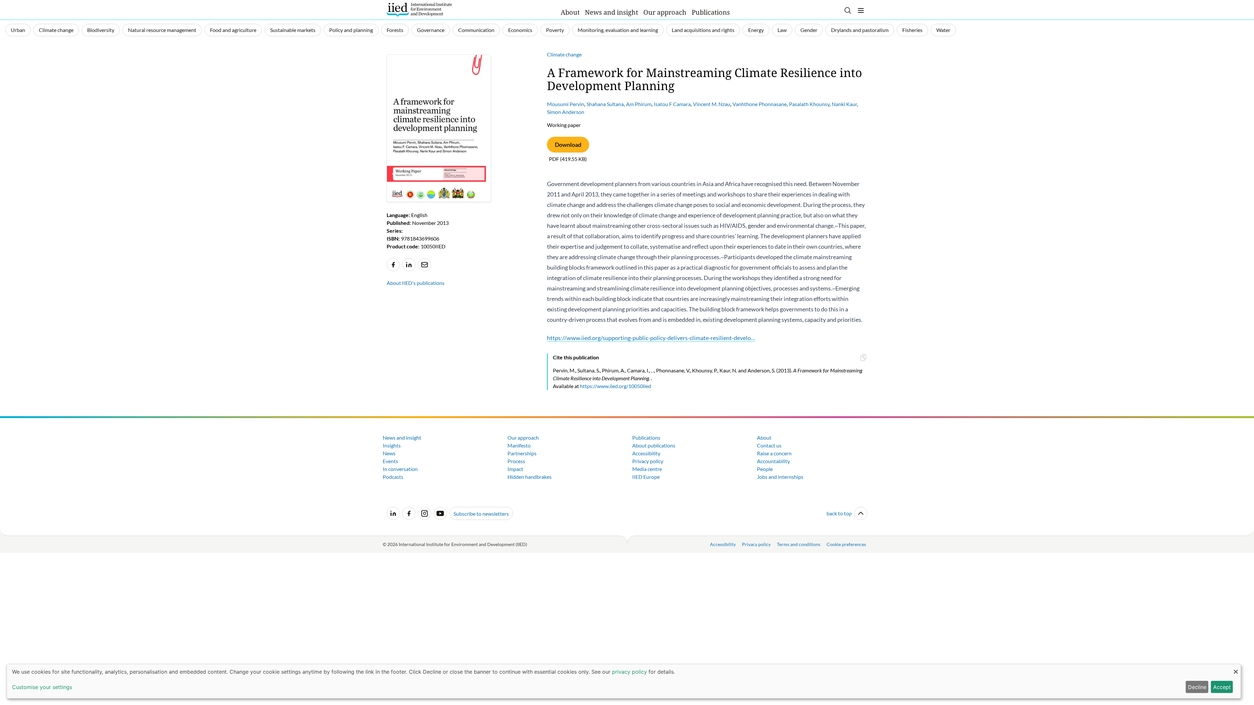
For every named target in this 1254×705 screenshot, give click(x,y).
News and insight (611, 12)
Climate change (56, 30)
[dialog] (624, 681)
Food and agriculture (233, 30)
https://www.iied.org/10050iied (615, 386)
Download (568, 144)
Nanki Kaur (844, 104)
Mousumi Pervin (565, 104)
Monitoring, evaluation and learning (618, 30)
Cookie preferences (846, 544)
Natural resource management (162, 30)
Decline (1197, 687)
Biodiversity (100, 30)
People (765, 469)
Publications (711, 12)
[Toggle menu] (860, 10)
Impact (515, 469)
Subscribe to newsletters (481, 513)
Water (943, 30)
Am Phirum (638, 104)
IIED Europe (646, 477)
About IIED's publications (415, 283)
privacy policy (629, 671)
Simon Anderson (565, 112)
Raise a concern (774, 453)
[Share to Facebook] (393, 264)
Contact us (769, 445)
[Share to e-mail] (424, 264)
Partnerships (522, 453)
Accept (1222, 687)
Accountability (773, 461)
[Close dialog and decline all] (1236, 668)
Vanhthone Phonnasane (759, 104)
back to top (839, 513)
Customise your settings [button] (42, 687)
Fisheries (912, 30)
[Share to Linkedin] (408, 264)
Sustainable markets (292, 30)
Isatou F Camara (672, 104)
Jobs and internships (780, 477)
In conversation (400, 469)
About (570, 12)
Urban (18, 30)
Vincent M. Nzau (711, 104)
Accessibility (646, 453)
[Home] (419, 10)
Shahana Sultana (605, 104)
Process (516, 461)
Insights (392, 445)
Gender (808, 30)
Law (782, 30)
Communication (476, 30)
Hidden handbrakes (529, 477)
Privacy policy (647, 461)
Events (390, 461)
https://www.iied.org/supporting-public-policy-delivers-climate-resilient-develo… (651, 337)
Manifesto (519, 445)
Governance (430, 30)
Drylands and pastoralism (860, 30)
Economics (520, 30)
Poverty (555, 30)
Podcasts (393, 477)
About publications (653, 445)
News (389, 453)
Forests (395, 30)
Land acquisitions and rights (703, 30)
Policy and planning (351, 30)
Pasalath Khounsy (809, 104)
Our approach (664, 12)
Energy (756, 30)
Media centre (647, 469)
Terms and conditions (798, 544)
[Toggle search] (847, 10)
